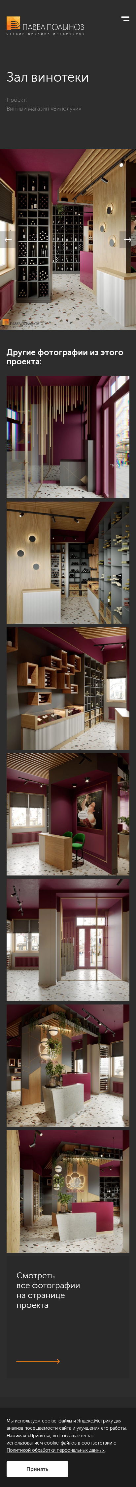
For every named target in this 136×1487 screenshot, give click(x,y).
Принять (37, 1469)
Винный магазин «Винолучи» (44, 108)
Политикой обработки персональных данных (56, 1450)
